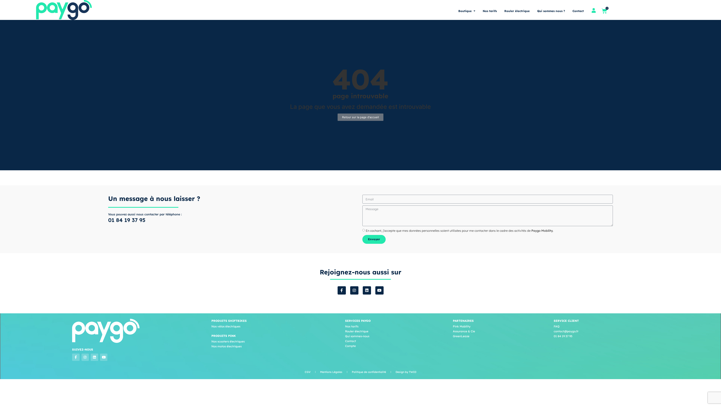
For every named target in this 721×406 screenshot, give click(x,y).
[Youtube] (379, 290)
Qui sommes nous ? (551, 11)
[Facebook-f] (342, 290)
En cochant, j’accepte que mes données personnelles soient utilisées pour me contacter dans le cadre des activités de (459, 231)
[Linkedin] (367, 290)
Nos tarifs (490, 11)
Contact (578, 11)
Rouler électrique (517, 11)
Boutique (465, 11)
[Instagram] (354, 290)
